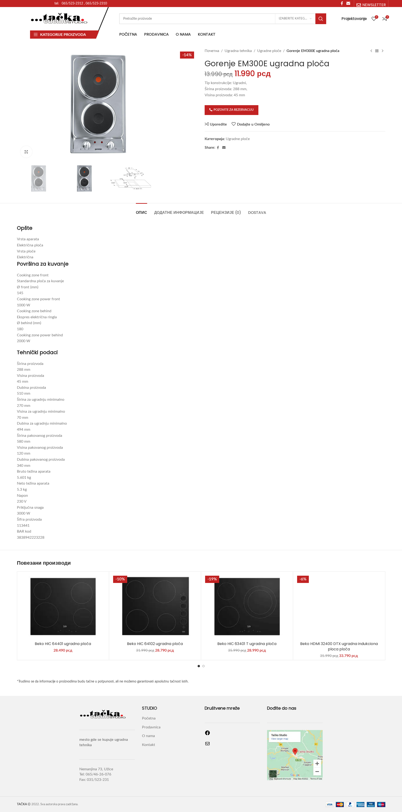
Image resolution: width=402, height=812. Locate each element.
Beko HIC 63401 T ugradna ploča (246, 643)
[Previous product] (371, 51)
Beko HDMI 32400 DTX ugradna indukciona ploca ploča (339, 646)
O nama (148, 736)
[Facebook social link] (218, 148)
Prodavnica (151, 727)
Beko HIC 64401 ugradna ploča (63, 643)
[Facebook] (207, 734)
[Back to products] (377, 51)
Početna (149, 718)
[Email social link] (224, 148)
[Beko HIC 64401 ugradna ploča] (63, 606)
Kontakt (148, 745)
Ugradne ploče (269, 51)
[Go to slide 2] (203, 666)
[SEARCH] (320, 18)
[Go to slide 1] (199, 666)
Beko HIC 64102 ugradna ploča (155, 643)
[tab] (141, 210)
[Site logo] (59, 18)
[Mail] (207, 745)
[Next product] (382, 51)
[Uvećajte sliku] (26, 152)
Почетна (212, 51)
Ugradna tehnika (238, 51)
